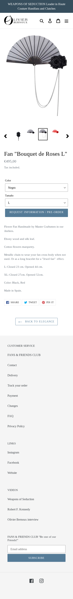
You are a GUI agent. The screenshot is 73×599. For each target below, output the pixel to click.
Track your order (17, 385)
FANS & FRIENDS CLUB (24, 355)
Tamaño (9, 195)
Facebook (13, 462)
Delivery (12, 375)
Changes (12, 405)
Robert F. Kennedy (18, 509)
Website (12, 472)
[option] (19, 136)
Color (8, 180)
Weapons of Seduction (20, 499)
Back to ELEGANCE (39, 321)
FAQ (10, 416)
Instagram (13, 452)
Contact (12, 365)
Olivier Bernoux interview (23, 519)
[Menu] (66, 21)
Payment (12, 395)
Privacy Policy (16, 426)
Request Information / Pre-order (37, 212)
